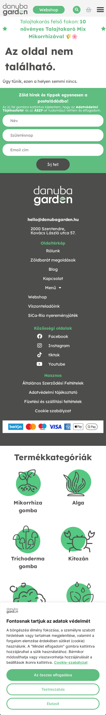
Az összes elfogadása (53, 675)
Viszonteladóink (44, 306)
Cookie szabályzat (53, 410)
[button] (77, 10)
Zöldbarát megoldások (53, 260)
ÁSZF (38, 110)
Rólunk (53, 250)
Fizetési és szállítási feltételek (53, 401)
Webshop (48, 9)
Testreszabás (53, 689)
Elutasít (53, 703)
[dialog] (53, 658)
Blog (53, 269)
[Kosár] (89, 10)
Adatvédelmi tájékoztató (53, 392)
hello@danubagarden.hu (53, 219)
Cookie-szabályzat (70, 662)
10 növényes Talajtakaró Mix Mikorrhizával (53, 28)
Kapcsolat (53, 278)
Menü (50, 287)
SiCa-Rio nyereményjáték (53, 315)
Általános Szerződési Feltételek (53, 383)
